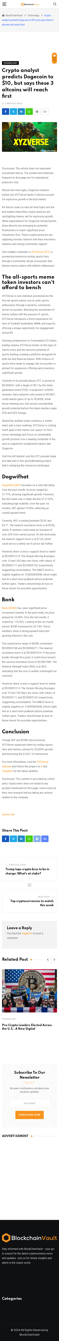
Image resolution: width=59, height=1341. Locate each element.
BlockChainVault (29, 1334)
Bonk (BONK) (9, 608)
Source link (8, 814)
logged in (27, 933)
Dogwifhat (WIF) (11, 485)
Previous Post (17, 865)
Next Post (44, 897)
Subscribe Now (29, 1115)
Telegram (7, 771)
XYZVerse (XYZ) (40, 251)
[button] (48, 960)
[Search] (55, 4)
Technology (9, 1019)
